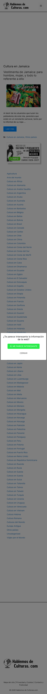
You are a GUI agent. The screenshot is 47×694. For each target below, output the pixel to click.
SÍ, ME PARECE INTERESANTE (23, 346)
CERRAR (23, 353)
